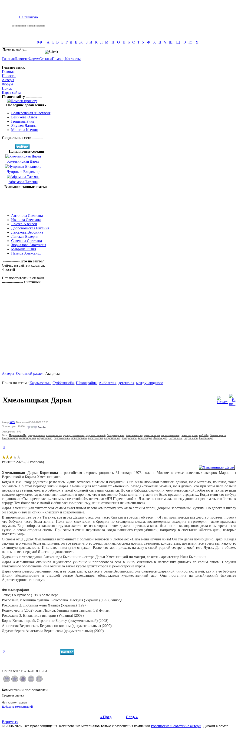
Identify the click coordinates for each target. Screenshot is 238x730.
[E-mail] (232, 399)
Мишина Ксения (24, 130)
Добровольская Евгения (30, 228)
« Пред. (106, 717)
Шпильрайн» (86, 383)
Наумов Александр (26, 253)
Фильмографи (218, 435)
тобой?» (203, 435)
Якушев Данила (23, 125)
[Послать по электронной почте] (31, 681)
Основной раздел (29, 373)
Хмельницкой (10, 438)
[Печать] (222, 399)
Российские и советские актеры (176, 726)
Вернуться (10, 722)
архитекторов (152, 435)
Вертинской (191, 438)
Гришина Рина (22, 121)
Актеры (8, 80)
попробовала (79, 438)
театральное (129, 438)
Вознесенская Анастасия (30, 113)
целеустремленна (73, 435)
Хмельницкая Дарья (23, 161)
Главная (8, 59)
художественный (96, 435)
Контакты (73, 59)
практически (95, 438)
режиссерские (189, 435)
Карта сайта (11, 92)
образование (44, 438)
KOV (12, 422)
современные (112, 438)
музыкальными (170, 435)
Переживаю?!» (17, 435)
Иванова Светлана (26, 220)
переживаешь (62, 438)
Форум (33, 59)
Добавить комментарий (17, 706)
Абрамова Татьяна (23, 182)
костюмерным (27, 438)
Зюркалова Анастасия (28, 245)
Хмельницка (206, 438)
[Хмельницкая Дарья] (216, 467)
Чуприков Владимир (23, 172)
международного (149, 383)
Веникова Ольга (24, 117)
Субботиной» (63, 383)
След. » (132, 717)
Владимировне (115, 435)
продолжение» (36, 435)
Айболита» (107, 383)
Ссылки (45, 59)
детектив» (126, 383)
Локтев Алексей (24, 224)
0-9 (39, 42)
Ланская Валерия (24, 236)
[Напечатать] (23, 681)
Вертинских (175, 438)
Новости (21, 59)
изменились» (54, 435)
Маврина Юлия (23, 249)
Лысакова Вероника (27, 232)
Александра (145, 438)
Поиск (7, 88)
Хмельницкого (134, 435)
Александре (160, 438)
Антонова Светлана (27, 216)
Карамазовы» (40, 383)
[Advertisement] (25, 199)
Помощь (58, 59)
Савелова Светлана (26, 241)
